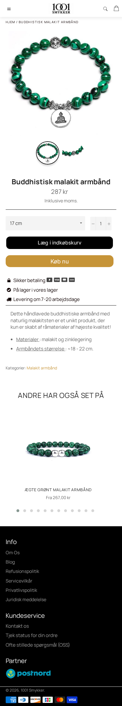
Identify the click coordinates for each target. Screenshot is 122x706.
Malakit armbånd (42, 368)
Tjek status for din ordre (32, 635)
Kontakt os (17, 626)
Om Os (13, 552)
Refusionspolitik (22, 571)
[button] (17, 511)
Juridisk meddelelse (26, 599)
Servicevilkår (19, 581)
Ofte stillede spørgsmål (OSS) (38, 645)
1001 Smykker (32, 690)
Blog (10, 562)
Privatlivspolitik (21, 590)
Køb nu (60, 261)
